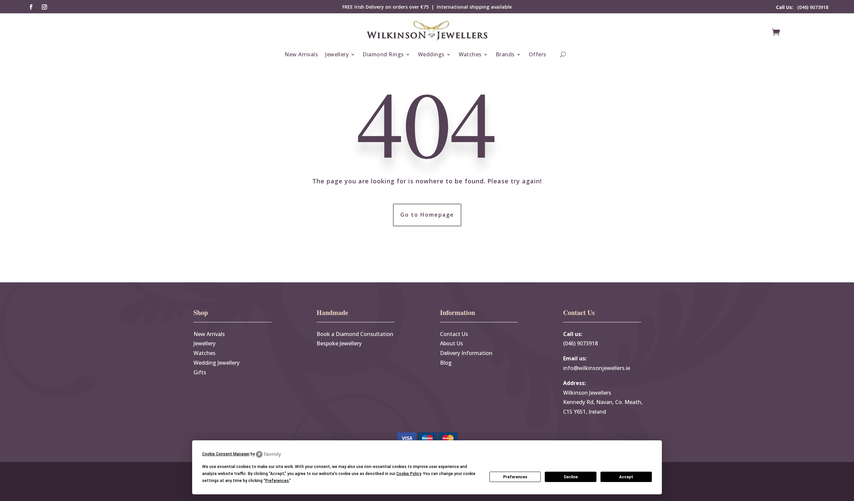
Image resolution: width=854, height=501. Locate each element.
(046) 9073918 (802, 7)
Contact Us (454, 334)
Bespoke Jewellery (339, 343)
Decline (571, 477)
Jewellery (337, 54)
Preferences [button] (277, 480)
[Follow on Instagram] (44, 7)
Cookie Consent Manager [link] (226, 454)
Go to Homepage (427, 214)
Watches (470, 54)
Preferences (515, 477)
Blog (446, 362)
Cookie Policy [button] (408, 473)
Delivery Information (466, 353)
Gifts (199, 372)
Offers (537, 54)
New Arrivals (301, 54)
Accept (626, 477)
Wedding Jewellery (216, 362)
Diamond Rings (383, 54)
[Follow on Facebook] (31, 7)
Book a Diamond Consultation (355, 334)
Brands (505, 54)
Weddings (431, 54)
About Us (451, 343)
